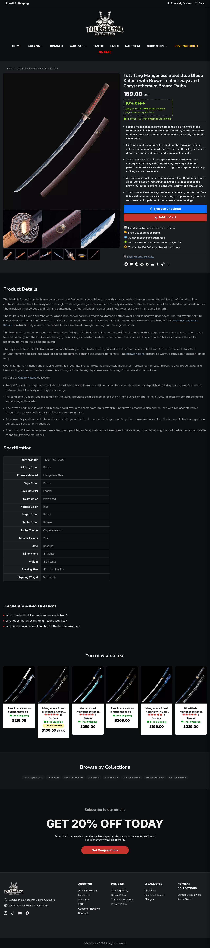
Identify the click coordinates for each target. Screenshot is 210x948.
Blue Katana (93, 777)
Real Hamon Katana (73, 777)
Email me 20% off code (140, 256)
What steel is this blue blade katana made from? (37, 615)
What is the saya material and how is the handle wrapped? (43, 626)
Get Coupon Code (105, 850)
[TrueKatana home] (105, 25)
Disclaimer (150, 890)
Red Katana (53, 777)
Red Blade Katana (177, 777)
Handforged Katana (33, 777)
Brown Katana (135, 353)
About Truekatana (88, 890)
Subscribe (84, 899)
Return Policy (118, 895)
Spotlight (83, 913)
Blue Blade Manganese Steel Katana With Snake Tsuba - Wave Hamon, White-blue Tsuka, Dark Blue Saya (191, 710)
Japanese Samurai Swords (32, 68)
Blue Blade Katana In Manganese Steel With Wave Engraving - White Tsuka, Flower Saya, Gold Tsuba (19, 710)
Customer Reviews (89, 908)
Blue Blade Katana (131, 777)
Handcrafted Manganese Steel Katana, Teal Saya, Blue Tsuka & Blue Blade (87, 710)
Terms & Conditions (122, 899)
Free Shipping (21, 715)
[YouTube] (20, 913)
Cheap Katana (27, 377)
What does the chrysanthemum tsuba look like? (36, 620)
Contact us (84, 895)
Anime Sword (185, 899)
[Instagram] (5, 913)
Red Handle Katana (155, 777)
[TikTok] (12, 913)
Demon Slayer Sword (189, 894)
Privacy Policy (119, 904)
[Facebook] (27, 913)
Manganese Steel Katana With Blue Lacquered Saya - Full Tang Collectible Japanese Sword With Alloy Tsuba (156, 710)
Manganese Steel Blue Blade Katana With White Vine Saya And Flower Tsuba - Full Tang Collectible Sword (53, 710)
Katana (54, 68)
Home (10, 68)
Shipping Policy (119, 890)
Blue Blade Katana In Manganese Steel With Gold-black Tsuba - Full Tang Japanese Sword (122, 710)
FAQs (81, 904)
